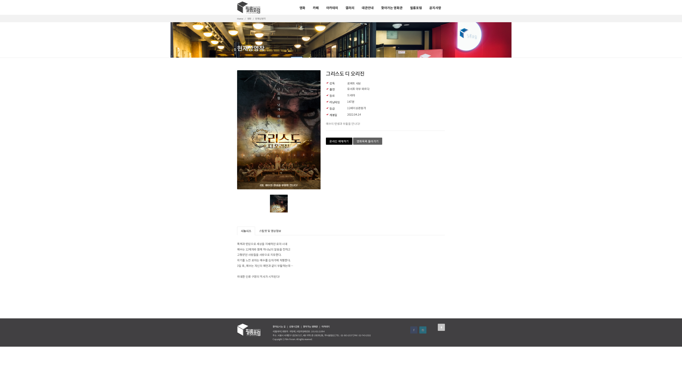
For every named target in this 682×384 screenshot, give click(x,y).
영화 (302, 7)
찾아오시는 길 (279, 326)
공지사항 (435, 7)
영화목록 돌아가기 (368, 141)
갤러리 (349, 7)
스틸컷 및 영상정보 (270, 231)
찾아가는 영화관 (391, 7)
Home (240, 18)
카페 (316, 7)
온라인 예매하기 (339, 141)
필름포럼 (416, 7)
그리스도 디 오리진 (345, 73)
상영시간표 (294, 326)
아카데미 (332, 7)
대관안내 (368, 7)
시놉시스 (246, 231)
